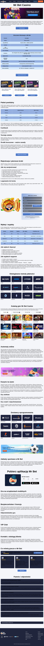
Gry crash (26, 312)
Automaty (37, 312)
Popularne (5, 312)
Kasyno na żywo (16, 312)
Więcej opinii (22, 570)
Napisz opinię (38, 552)
